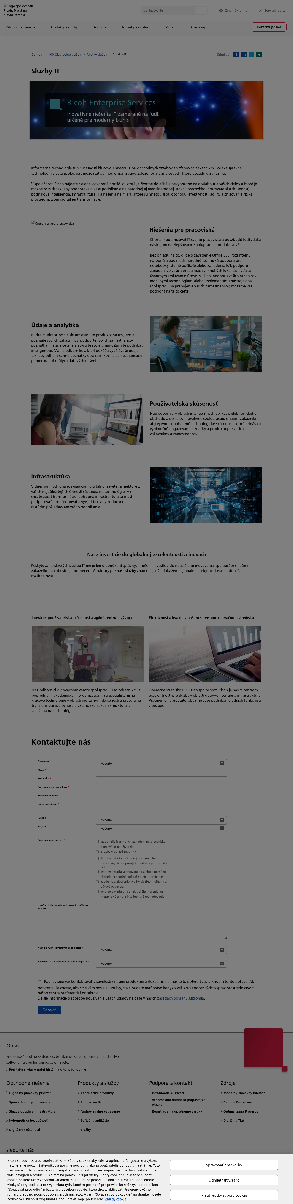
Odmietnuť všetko (224, 1179)
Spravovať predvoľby (224, 1164)
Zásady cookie (115, 1199)
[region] (146, 1179)
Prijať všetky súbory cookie (224, 1195)
